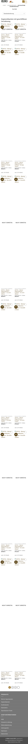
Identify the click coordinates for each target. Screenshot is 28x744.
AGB (2, 719)
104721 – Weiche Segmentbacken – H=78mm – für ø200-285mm (20, 674)
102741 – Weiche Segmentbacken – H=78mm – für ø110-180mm (20, 292)
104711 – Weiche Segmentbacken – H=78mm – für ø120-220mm (6, 674)
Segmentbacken (11, 5)
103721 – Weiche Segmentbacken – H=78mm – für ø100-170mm (20, 419)
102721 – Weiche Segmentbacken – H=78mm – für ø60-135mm (19, 164)
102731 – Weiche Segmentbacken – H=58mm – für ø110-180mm (6, 292)
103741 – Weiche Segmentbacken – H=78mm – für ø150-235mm (20, 547)
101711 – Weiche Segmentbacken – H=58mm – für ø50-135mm (5, 36)
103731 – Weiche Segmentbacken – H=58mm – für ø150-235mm (6, 547)
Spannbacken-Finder (6, 710)
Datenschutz (4, 733)
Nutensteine (4, 707)
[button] (23, 1)
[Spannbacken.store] (11, 1)
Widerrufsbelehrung (6, 725)
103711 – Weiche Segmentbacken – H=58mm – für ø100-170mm (6, 419)
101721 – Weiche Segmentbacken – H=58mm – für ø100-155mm (20, 36)
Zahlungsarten (5, 728)
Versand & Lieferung (6, 722)
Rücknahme (19, 740)
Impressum (4, 731)
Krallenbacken (5, 705)
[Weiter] (18, 687)
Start (4, 5)
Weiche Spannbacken (7, 699)
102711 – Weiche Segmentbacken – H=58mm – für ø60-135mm (5, 164)
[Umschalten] (26, 699)
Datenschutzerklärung (10, 740)
